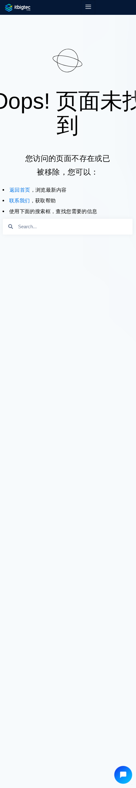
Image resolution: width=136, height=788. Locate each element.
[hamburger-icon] (88, 7)
